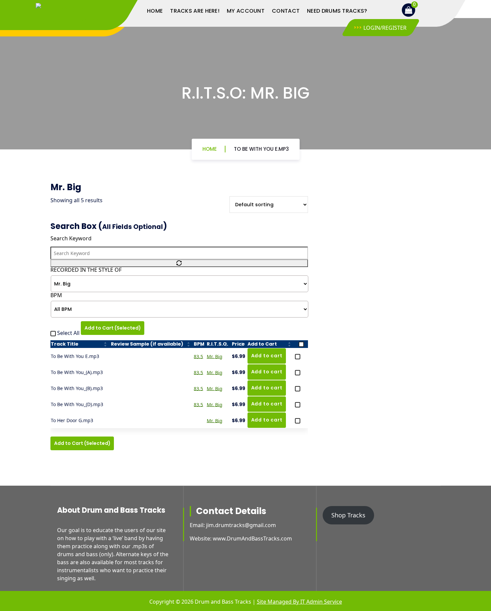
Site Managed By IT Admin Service (299, 601)
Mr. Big (214, 356)
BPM (56, 295)
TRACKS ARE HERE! (194, 11)
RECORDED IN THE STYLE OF (86, 270)
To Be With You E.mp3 (261, 148)
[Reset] (179, 263)
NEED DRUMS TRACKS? (337, 11)
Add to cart (267, 355)
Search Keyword (71, 238)
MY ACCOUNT (246, 11)
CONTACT (286, 11)
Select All (68, 333)
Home (209, 148)
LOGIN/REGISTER (384, 27)
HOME (155, 11)
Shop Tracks (348, 515)
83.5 (198, 356)
